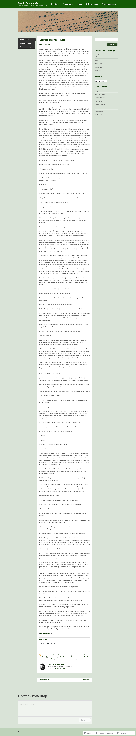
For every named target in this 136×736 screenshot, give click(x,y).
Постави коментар (25, 47)
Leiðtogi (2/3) (98, 63)
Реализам (98, 108)
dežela (54, 655)
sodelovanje (52, 659)
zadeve (65, 659)
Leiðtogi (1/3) (98, 67)
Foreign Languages (109, 4)
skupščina (45, 659)
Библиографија (92, 4)
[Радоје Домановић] (68, 32)
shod (90, 657)
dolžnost (58, 655)
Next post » (86, 680)
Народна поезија (100, 97)
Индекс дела (68, 4)
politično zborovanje (63, 657)
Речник (79, 4)
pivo (49, 657)
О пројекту (55, 4)
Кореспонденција (100, 94)
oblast (90, 655)
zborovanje (71, 659)
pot (71, 657)
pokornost (54, 657)
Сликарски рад (99, 111)
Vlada (61, 659)
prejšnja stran (45, 44)
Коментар (84, 720)
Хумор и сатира (26, 43)
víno (57, 659)
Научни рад (98, 101)
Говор (96, 91)
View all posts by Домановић (57, 668)
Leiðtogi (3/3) (98, 60)
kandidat (74, 655)
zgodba (77, 659)
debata (49, 655)
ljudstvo (80, 655)
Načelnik (85, 655)
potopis (74, 657)
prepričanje (80, 657)
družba (64, 655)
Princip (86, 657)
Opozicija (44, 657)
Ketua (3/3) (98, 70)
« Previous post (44, 680)
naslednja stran (45, 633)
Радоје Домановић (28, 3)
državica (68, 655)
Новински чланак (100, 104)
